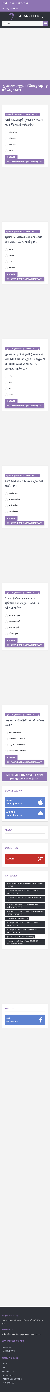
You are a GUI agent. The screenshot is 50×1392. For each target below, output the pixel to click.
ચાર (10, 382)
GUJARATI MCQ (29, 15)
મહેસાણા (12, 144)
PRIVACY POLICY (10, 1371)
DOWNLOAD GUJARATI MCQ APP (26, 161)
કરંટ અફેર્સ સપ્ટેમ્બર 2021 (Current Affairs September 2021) (22, 891)
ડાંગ (10, 261)
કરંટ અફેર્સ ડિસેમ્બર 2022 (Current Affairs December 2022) (22, 931)
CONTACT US (23, 3)
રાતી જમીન (13, 505)
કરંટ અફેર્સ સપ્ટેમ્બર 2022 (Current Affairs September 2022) (22, 924)
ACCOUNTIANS (9, 1351)
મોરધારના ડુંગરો (14, 621)
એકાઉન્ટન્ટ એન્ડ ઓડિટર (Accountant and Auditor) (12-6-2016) (22, 905)
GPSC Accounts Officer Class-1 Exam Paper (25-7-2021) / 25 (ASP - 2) (25, 912)
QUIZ (12, 3)
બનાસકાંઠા (13, 132)
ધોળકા (11, 255)
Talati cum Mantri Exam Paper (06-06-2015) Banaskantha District (23, 942)
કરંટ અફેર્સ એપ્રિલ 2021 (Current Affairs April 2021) (24, 898)
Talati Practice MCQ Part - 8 (17, 918)
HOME (4, 3)
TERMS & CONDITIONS (12, 1379)
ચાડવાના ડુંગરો (14, 627)
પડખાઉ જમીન (14, 499)
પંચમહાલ (12, 138)
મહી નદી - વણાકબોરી (17, 744)
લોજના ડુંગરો (13, 633)
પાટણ (11, 150)
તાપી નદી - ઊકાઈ (15, 732)
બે (10, 388)
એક (10, 376)
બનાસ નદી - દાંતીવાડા (17, 738)
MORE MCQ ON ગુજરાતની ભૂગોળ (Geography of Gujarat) (24, 776)
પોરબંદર (12, 267)
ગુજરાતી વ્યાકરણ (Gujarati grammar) (20, 937)
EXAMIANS (7, 1347)
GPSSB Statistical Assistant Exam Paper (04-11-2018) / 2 (24, 884)
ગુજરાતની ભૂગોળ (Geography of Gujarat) (22, 114)
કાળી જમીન (13, 493)
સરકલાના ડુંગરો (15, 615)
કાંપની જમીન (14, 511)
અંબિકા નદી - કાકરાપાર (17, 750)
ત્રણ (11, 394)
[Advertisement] (25, 54)
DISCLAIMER (8, 1375)
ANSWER (11, 157)
